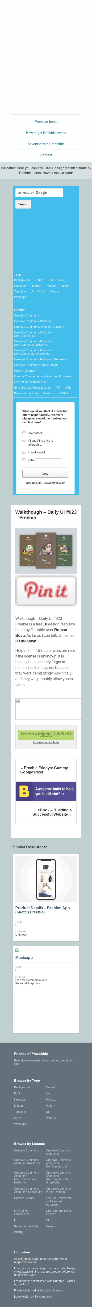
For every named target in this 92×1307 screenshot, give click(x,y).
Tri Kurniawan (44, 1296)
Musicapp (24, 958)
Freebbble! (47, 10)
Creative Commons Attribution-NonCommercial (33, 334)
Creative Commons (26, 315)
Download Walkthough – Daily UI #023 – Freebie (46, 735)
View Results (33, 482)
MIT (58, 387)
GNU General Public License (32, 387)
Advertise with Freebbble (46, 144)
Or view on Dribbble (46, 742)
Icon (61, 280)
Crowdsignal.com (54, 482)
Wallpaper (20, 297)
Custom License (24, 370)
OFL (68, 387)
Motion (51, 286)
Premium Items (46, 121)
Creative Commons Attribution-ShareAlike (40, 359)
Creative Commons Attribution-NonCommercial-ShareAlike (33, 352)
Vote (45, 473)
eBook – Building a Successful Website (52, 812)
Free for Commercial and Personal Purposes (42, 376)
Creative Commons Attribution (33, 321)
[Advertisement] (46, 67)
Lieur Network (53, 1290)
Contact (46, 155)
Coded (38, 280)
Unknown (49, 393)
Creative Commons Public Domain (36, 365)
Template (20, 291)
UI (32, 291)
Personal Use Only (26, 393)
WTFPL (64, 393)
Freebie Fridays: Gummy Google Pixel (44, 770)
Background (22, 280)
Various (54, 291)
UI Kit (41, 291)
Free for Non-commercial (30, 382)
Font (51, 280)
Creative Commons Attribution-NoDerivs (39, 327)
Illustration (20, 286)
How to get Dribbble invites (46, 133)
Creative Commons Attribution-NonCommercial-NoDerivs (33, 343)
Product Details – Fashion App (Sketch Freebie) (42, 910)
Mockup (37, 286)
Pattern (65, 286)
